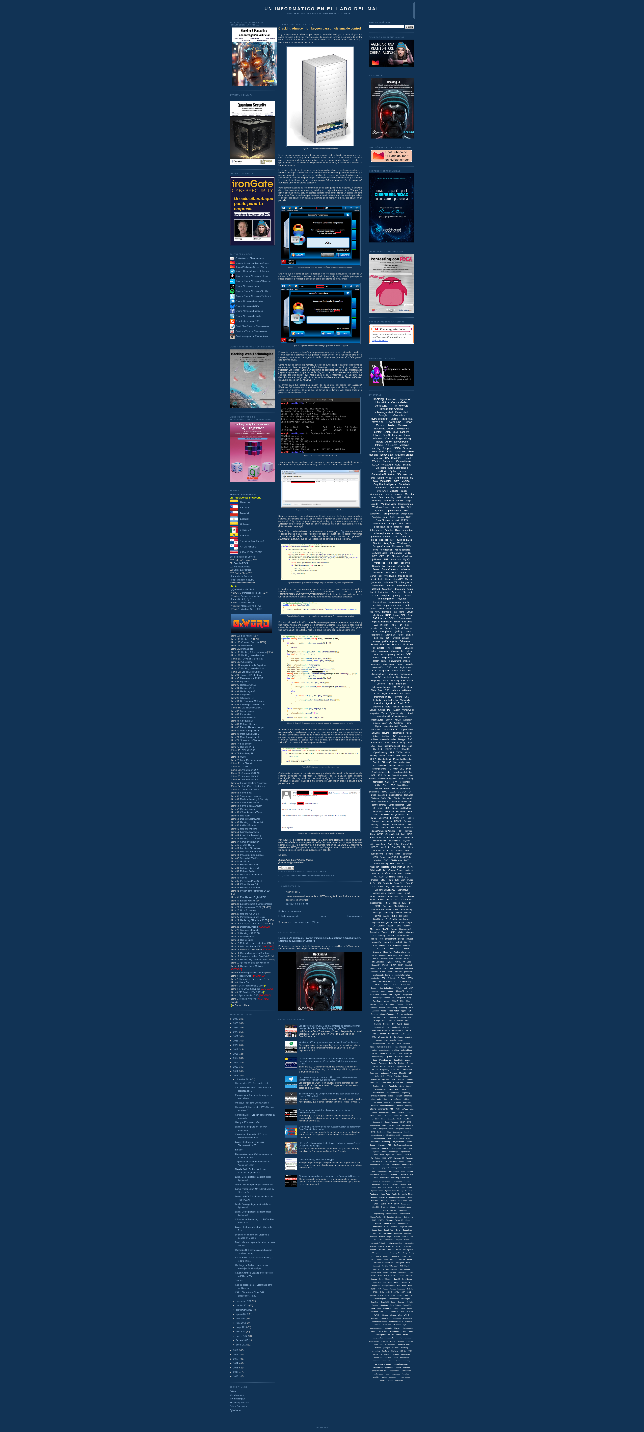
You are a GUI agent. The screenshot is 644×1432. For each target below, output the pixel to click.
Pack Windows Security (242, 580)
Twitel (388, 706)
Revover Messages (397, 1289)
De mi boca (403, 1210)
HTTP (375, 595)
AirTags (405, 1109)
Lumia (403, 1256)
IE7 (403, 864)
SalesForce (386, 1083)
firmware (401, 1341)
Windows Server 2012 (250, 946)
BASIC (386, 916)
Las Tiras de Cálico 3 (252, 672)
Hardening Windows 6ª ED (251, 972)
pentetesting (378, 1367)
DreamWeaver (391, 1214)
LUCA (375, 464)
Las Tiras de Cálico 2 (252, 707)
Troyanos (401, 598)
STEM (380, 1295)
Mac (396, 667)
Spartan (375, 1305)
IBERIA (405, 1236)
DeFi (411, 792)
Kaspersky (384, 1070)
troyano (398, 697)
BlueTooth (408, 592)
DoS (392, 864)
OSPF (373, 1276)
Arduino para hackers (251, 596)
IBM (394, 687)
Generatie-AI (377, 1122)
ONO (411, 1272)
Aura (397, 464)
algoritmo (400, 811)
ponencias (389, 1367)
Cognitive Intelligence (384, 484)
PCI (382, 1076)
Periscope (406, 1282)
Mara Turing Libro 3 (249, 730)
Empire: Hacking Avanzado (253, 783)
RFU (410, 1285)
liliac (376, 1178)
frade (376, 1344)
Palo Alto (397, 1076)
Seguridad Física (383, 526)
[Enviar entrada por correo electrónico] (328, 871)
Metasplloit (400, 1263)
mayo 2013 (241, 1327)
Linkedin (377, 700)
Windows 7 (376, 513)
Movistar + (397, 546)
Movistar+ (408, 644)
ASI (397, 1187)
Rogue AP (375, 965)
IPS (398, 1125)
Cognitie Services (404, 1207)
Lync (410, 1256)
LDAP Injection (381, 625)
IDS (398, 864)
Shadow (376, 1086)
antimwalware (375, 1165)
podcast (383, 539)
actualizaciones (393, 1093)
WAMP (377, 1315)
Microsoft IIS (397, 1030)
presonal (406, 1367)
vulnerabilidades (388, 739)
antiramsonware (376, 1328)
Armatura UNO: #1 (250, 779)
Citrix (410, 589)
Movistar (408, 497)
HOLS (382, 1066)
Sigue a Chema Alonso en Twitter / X (253, 296)
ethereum (393, 674)
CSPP (373, 759)
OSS (380, 1276)
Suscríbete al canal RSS (247, 321)
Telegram (385, 595)
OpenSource (377, 720)
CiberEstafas (246, 721)
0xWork (395, 1184)
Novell (390, 926)
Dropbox (374, 880)
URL (387, 1312)
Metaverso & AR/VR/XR (251, 678)
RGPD (373, 1289)
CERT (372, 1115)
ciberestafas (394, 602)
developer (399, 589)
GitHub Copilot (392, 834)
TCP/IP (410, 867)
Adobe (383, 857)
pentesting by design (383, 1364)
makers (406, 661)
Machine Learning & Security (254, 799)
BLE (402, 769)
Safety (399, 1295)
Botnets (388, 628)
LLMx (386, 1253)
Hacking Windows (248, 829)
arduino (385, 733)
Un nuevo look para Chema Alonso (252, 1102)
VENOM (410, 1312)
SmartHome (405, 618)
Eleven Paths (401, 441)
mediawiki (376, 1361)
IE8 (393, 1024)
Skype (387, 775)
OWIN (386, 1276)
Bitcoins (398, 526)
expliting (385, 1341)
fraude (404, 490)
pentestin (408, 972)
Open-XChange (385, 1279)
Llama (408, 631)
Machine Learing (405, 1259)
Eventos (391, 399)
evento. (399, 1338)
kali (380, 575)
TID (373, 648)
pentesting (381, 405)
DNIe (408, 769)
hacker (396, 706)
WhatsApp (387, 464)
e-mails (376, 723)
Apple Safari (393, 844)
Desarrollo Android (249, 927)
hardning (385, 1351)
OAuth (385, 785)
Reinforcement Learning (403, 1145)
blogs (374, 539)
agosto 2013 (242, 1314)
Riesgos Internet (248, 809)
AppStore (401, 978)
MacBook (385, 847)
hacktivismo (406, 674)
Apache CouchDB (392, 1191)
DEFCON (402, 792)
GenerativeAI (378, 474)
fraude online (405, 575)
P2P (407, 703)
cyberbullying (377, 854)
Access (375, 1011)
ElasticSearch (405, 1214)
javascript (376, 582)
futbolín (378, 1348)
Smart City (399, 883)
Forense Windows (247, 999)
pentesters (389, 677)
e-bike (406, 1099)
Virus (373, 801)
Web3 (389, 477)
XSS (392, 517)
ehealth (384, 828)
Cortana (377, 985)
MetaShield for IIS (393, 1135)
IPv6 (401, 523)
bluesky (397, 1328)
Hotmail (409, 713)
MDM (374, 955)
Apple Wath (385, 1194)
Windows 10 (403, 543)
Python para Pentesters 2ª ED (255, 891)
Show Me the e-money (251, 760)
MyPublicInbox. (392, 1269)
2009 (236, 1363)
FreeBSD (378, 1223)
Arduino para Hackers (250, 796)
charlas (391, 425)
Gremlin (381, 926)
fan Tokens (399, 612)
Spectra (407, 448)
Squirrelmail (405, 1151)
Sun (395, 762)
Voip (409, 670)
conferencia (378, 585)
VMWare (405, 1089)
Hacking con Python (250, 887)
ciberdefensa (403, 935)
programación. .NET (380, 1370)
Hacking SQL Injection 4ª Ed (254, 959)
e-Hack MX (244, 530)
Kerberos (375, 991)
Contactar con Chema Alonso (249, 258)
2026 (236, 1019)
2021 (236, 1040)
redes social (378, 1374)
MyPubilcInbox (378, 962)
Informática (389, 1240)
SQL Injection (404, 474)
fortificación (387, 549)
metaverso (396, 605)
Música (405, 480)
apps (375, 631)
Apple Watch (394, 1011)
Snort (393, 1302)
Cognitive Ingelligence (399, 919)
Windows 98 (407, 1318)
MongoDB (400, 991)
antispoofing (406, 909)
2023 (236, 1032)
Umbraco (394, 1312)
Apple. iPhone (407, 1194)
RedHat (390, 837)
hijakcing (394, 1351)
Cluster (243, 877)
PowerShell (382, 490)
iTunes (396, 1354)
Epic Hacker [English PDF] (253, 897)
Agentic (393, 641)
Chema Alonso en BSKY (247, 306)
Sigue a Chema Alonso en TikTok (251, 276)
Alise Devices (384, 1112)
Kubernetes (245, 714)
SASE (375, 1292)
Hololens (373, 1236)
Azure (401, 635)
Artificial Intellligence (379, 1197)
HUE (409, 1122)
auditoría (382, 471)
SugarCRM (407, 1305)
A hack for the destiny (250, 835)
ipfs (411, 1174)
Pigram (397, 995)
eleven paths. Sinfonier (384, 1335)
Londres (395, 1256)
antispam (407, 720)
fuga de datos (404, 539)
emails (398, 1335)
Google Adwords (405, 1227)
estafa (405, 1335)
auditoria (386, 1165)
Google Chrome (381, 546)
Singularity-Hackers (239, 1402)
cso (381, 939)
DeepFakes (407, 513)
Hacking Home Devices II (253, 655)
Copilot (391, 949)
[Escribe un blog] (283, 868)
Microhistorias (247, 936)
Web (400, 1315)
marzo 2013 (242, 1336)
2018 (236, 1054)
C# (410, 1011)
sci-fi (409, 765)
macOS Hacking (248, 845)
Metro (408, 1263)
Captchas (399, 723)
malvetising (404, 1357)
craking (372, 1331)
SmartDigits (405, 1299)
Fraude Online (246, 976)
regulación (376, 942)
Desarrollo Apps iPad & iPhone (255, 953)
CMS (386, 860)
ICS (397, 880)
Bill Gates (403, 916)
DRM (406, 1115)
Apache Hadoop (394, 945)
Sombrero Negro (248, 717)
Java (373, 608)
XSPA (395, 909)
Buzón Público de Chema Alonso (251, 267)
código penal (384, 1168)
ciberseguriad (408, 1328)
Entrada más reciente (288, 916)
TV (392, 850)
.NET (293, 875)
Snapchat (401, 998)
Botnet (400, 664)
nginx (372, 1047)
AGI (409, 1184)
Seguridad (407, 798)
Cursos (380, 425)
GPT (392, 539)
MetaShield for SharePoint (383, 1263)
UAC (377, 612)
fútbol (407, 893)
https (386, 605)
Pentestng (386, 1142)
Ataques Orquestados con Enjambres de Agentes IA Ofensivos (329, 1176)
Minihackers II (248, 645)
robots (374, 628)
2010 (236, 1359)
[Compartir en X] (286, 868)
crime (400, 1040)
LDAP (388, 615)
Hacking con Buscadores (251, 979)
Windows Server (381, 507)
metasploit (385, 480)
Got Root (244, 861)
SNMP (393, 965)
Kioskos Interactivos (402, 952)
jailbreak (376, 559)
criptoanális (382, 1331)
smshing (395, 1050)
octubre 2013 (242, 1305)
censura (391, 935)
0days (403, 896)
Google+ (373, 988)
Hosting (386, 1024)
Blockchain (404, 484)
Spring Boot (246, 792)
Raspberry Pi (246, 753)
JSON (399, 1024)
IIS (388, 556)
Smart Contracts (399, 775)
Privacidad (401, 412)
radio (407, 605)
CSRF (388, 782)
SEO (385, 680)
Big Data (244, 681)
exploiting (397, 533)
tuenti (409, 733)
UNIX (379, 968)
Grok (390, 1021)
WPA (374, 1037)
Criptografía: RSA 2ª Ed (251, 923)
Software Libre (379, 553)
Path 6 (375, 1034)
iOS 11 (403, 1351)
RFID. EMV (401, 1285)
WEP (390, 1158)
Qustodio (381, 1145)
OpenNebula (407, 1279)
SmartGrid (374, 1302)
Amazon (396, 592)
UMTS (392, 932)
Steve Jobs (377, 811)
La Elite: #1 (247, 763)
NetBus (393, 1272)
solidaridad (398, 1181)
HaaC (390, 880)
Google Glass (380, 1021)
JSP (411, 988)
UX (385, 968)
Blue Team (407, 746)
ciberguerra (405, 582)
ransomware (388, 664)
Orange (408, 1030)
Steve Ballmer (395, 1305)
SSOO (384, 1151)
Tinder (384, 932)
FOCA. (381, 1220)
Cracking (302, 875)
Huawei (397, 1236)
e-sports (389, 854)
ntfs (389, 1361)
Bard (400, 703)
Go (374, 926)
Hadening (398, 1233)
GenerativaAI (377, 1227)
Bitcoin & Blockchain (250, 848)
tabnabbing (405, 1377)
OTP (373, 775)
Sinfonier (393, 693)
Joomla (403, 726)
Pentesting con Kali (251, 593)
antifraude (409, 968)
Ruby (402, 742)
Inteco (406, 1240)
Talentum (398, 608)
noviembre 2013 (244, 1301)
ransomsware (400, 1047)
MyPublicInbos (378, 1269)
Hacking (378, 399)
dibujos (405, 638)
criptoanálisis (397, 733)
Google (383, 415)
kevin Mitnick (394, 841)
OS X (387, 808)
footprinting (387, 657)
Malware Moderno (248, 724)
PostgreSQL (408, 995)
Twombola (374, 1312)
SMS (408, 546)
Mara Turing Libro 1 (249, 737)
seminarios (375, 978)
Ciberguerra (246, 662)
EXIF (377, 1119)
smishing (376, 1377)
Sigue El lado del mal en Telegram (252, 271)
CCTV (392, 1053)
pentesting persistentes (400, 1178)
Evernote (391, 1119)
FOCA (397, 448)
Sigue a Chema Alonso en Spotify (251, 291)
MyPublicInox (405, 1269)
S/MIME (385, 965)
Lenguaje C (379, 1027)
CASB (376, 1204)
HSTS (387, 903)
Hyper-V (391, 1066)
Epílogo (239, 1149)
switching (403, 1008)
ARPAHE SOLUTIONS (250, 552)
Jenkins (373, 1250)
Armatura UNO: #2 (250, 776)
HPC (373, 1233)
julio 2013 (241, 1318)
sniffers (374, 739)
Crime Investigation (249, 842)
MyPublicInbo (405, 1266)
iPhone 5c (385, 1174)
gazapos (386, 1348)
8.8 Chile (243, 507)
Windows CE (327, 875)
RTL (393, 1080)
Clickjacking (396, 860)
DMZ (406, 860)
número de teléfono (384, 1047)
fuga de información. (388, 1344)
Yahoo (384, 713)
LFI (409, 864)
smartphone (385, 631)
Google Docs (376, 1230)
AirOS (409, 1187)
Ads (372, 844)
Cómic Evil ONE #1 (249, 802)
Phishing (376, 500)
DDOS (373, 818)
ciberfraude (376, 1099)
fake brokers (394, 1171)
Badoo (409, 1197)
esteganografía (380, 641)
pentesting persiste (401, 1364)
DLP (407, 877)
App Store (380, 844)
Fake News (377, 615)
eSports (397, 1102)
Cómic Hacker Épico (250, 884)
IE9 (373, 808)
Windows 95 (383, 1037)
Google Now (388, 1230)
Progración (376, 1285)
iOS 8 (410, 1351)
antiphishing (405, 762)
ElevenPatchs (375, 1217)
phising (373, 1109)
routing (374, 1050)
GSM (407, 697)
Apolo (394, 1112)
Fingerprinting (403, 438)
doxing (373, 755)
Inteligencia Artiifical (403, 1129)
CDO (374, 670)
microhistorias (404, 585)
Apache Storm (406, 1191)
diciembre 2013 (243, 1079)
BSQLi (384, 792)
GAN (395, 782)
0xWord (233, 1391)
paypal (410, 939)
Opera (394, 808)
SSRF (400, 965)
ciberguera (387, 1099)
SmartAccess (394, 1299)
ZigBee (406, 1325)
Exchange (383, 1063)
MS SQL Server (402, 657)
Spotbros (384, 1305)
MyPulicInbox (376, 1272)
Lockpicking (397, 1132)
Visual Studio (398, 824)
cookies (391, 893)
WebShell (374, 1318)
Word (409, 1161)
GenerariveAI (389, 1223)
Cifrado (374, 504)
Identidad (397, 435)
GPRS (408, 553)
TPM (379, 1308)
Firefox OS (399, 1220)
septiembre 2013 (244, 1310)
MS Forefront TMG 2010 (251, 992)
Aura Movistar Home (397, 1197)
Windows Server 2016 (251, 609)
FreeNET (407, 1119)
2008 (236, 1367)
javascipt (406, 1043)
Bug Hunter (246, 636)
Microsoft (380, 467)
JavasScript (408, 1246)
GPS (381, 556)
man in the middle (387, 1106)
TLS (373, 886)
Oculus (393, 1276)
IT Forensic (244, 524)
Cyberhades (235, 1410)
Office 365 (386, 762)
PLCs (372, 883)
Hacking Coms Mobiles (251, 966)
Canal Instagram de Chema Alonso (252, 336)
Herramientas (405, 504)
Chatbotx (384, 1207)
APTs (411, 1008)
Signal (384, 1086)
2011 (236, 1354)
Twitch (377, 1158)
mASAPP (398, 972)
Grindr (398, 1230)
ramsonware (406, 1370)
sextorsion (407, 854)
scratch (407, 913)
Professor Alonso (241, 566)
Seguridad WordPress (250, 858)
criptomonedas (393, 510)
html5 (397, 854)
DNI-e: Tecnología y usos (251, 985)
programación (391, 513)
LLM (395, 431)
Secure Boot (398, 1083)
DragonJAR (244, 502)
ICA (404, 903)
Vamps (386, 1001)
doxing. (404, 1331)
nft (382, 654)
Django (408, 1060)
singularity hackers (394, 654)
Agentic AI (391, 703)
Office (381, 608)
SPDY (396, 1292)
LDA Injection (408, 1250)
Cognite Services (387, 1014)
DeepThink (398, 1060)
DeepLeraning (378, 1214)
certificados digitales (387, 779)
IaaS (374, 1129)
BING (408, 523)
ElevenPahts (407, 844)
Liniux (378, 1256)
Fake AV (392, 1063)
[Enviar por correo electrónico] (280, 868)
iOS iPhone (377, 1354)
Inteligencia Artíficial (394, 1243)
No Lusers (391, 445)
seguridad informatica (400, 1374)
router (410, 1047)
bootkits (374, 972)
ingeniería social (392, 746)
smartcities (393, 896)
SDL (405, 1148)
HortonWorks (375, 1125)
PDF (401, 625)
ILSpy (341, 531)
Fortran (408, 1220)
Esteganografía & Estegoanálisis (256, 904)
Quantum (387, 589)
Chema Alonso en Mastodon (249, 301)
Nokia (401, 1138)
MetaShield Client (395, 955)
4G (375, 877)
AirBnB (374, 1053)
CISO (410, 756)
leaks (392, 828)
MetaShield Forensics (381, 1030)
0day (384, 723)
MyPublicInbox (237, 1395)
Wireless (405, 569)
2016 (236, 1062)
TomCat (399, 1155)
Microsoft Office (391, 729)
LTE (393, 1070)
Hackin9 (377, 1024)
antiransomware (381, 788)
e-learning (388, 1102)
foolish (401, 765)
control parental (379, 805)
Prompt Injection (385, 598)
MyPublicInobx (380, 1138)
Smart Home (403, 785)
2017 (236, 1058)
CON (408, 517)
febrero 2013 (242, 1340)
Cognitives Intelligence (381, 922)
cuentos (392, 765)
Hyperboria (401, 1066)
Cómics (376, 461)
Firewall (374, 644)
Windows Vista (388, 504)
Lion (403, 880)
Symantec (390, 1155)
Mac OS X (391, 572)
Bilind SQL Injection (388, 1200)
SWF (393, 1295)
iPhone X (404, 1174)
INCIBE (392, 1125)
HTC (379, 1233)
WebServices (378, 1093)
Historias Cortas (248, 685)
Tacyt (388, 608)
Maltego (405, 1027)
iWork (390, 972)
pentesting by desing (381, 975)
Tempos (387, 448)
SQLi (384, 693)
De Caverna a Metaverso (252, 701)
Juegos (392, 523)
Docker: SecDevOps (250, 819)
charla (376, 657)
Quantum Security (250, 642)
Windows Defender (379, 1322)
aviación (408, 1037)
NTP (410, 1073)
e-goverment (395, 661)
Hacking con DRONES (251, 838)
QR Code (407, 962)
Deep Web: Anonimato (251, 874)
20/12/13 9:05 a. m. (297, 904)
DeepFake (399, 922)
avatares (409, 870)
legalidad (397, 648)
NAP (389, 1138)
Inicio (323, 916)
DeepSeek (384, 670)
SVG (387, 1295)
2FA (406, 510)
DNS (395, 536)
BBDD (410, 978)
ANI (379, 1187)
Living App (383, 592)
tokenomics (376, 530)
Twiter (402, 1308)
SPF (392, 752)
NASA (385, 1272)
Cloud (388, 579)
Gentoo (410, 1063)
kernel (402, 779)
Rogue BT (385, 1148)
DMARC (386, 985)
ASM (381, 877)
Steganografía (405, 929)
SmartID (409, 883)
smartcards (383, 1109)
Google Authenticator (381, 772)
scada (391, 755)
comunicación (390, 1040)
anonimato (390, 635)
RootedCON (393, 1034)
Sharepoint (408, 837)
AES (383, 978)
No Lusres (402, 1272)
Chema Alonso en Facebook (249, 311)
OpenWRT (377, 1282)
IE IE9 (404, 520)
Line (389, 1132)
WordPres (397, 1325)
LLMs (389, 451)
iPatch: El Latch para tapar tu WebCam (254, 1184)
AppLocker (374, 1194)
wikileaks (406, 690)
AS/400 (391, 1187)
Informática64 (383, 716)
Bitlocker (406, 945)
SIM (389, 798)
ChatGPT (396, 458)
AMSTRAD (401, 756)
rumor (388, 1374)
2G (405, 942)
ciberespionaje (382, 533)
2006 (236, 1376)
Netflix (377, 785)
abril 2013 (241, 1331)
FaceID (406, 949)
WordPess (387, 1325)
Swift (382, 1155)
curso (383, 661)
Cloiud (392, 1207)
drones (382, 755)
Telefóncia (387, 1308)
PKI (404, 847)
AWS (375, 857)
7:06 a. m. (322, 871)
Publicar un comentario (289, 911)
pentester (375, 664)
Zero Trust (398, 1037)
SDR (403, 1034)
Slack (401, 1086)
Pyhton (383, 1034)
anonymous (402, 890)
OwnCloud (388, 1282)
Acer (403, 1187)
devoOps (407, 1168)
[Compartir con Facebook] (289, 868)
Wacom (385, 1315)
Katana (391, 1250)
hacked (390, 585)
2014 (236, 1071)
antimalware (396, 553)
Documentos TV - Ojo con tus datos (252, 1083)
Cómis (385, 1210)
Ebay (383, 1119)
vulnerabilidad (406, 1050)
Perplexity (376, 680)
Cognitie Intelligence (405, 1014)
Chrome (407, 595)
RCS (389, 1145)
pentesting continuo (393, 913)
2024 (236, 1027)
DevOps (385, 736)
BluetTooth (402, 1200)
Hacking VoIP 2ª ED (250, 933)
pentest (378, 431)
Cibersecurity (405, 981)
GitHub (381, 710)
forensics (378, 703)
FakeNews (405, 641)
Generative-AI (403, 461)
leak (380, 579)
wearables (376, 1184)
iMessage (377, 913)
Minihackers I (247, 649)
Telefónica (406, 418)
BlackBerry (378, 919)
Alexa (390, 683)
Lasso (406, 1024)
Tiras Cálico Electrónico (253, 786)
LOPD (388, 667)
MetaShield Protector (390, 644)
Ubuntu (403, 572)
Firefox (386, 536)
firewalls (409, 1004)
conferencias (397, 415)
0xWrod (403, 1184)
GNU (383, 880)
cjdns (374, 1168)
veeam (390, 1380)
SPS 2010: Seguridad (249, 989)
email (399, 893)
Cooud (378, 1210)
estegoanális (382, 1171)
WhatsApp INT (247, 698)
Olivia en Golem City (253, 658)
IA (395, 405)
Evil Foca (378, 638)
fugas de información (382, 621)
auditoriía (388, 1328)
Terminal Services (403, 628)
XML (402, 1001)
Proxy (393, 625)
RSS (387, 690)
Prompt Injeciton (388, 1285)
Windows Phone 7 (396, 1322)
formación (378, 422)
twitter (391, 474)
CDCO (377, 949)
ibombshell (397, 873)
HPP (407, 1021)
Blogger (402, 739)
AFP (391, 1109)
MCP (399, 1070)
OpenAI (391, 566)
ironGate (388, 1357)
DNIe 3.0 (395, 985)
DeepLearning (402, 677)
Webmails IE (385, 1318)
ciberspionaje (379, 893)
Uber (397, 1089)
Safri (406, 1295)
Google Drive (406, 1017)
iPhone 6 (374, 1106)
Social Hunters (247, 711)
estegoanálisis (398, 814)
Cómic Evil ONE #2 (251, 789)
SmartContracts (390, 569)
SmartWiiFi (385, 1302)
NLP (395, 1138)
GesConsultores (390, 1227)
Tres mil (239, 1280)
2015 (236, 1067)
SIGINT (389, 1292)
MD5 (373, 1259)
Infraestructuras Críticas (252, 855)
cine (388, 648)
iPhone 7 (394, 1174)
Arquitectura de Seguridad (253, 665)
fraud (403, 1171)
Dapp (375, 1060)
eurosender (389, 1338)
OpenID (397, 1279)
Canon (388, 1115)
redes (402, 471)
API (403, 680)
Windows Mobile (377, 870)
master (408, 873)
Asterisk (401, 1112)
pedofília (397, 1361)
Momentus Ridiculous (403, 759)
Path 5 (395, 742)
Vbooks (399, 850)
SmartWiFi (377, 706)
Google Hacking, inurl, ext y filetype (316, 1159)
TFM (391, 1089)
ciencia (374, 939)
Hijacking (397, 631)
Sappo (394, 929)
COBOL (380, 1115)
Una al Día (244, 982)
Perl (390, 995)
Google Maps (376, 903)
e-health (375, 828)
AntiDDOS (393, 857)
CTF (384, 949)
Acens (383, 1011)
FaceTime (405, 985)
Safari (385, 850)
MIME (379, 1259)
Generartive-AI (402, 1223)
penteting (408, 1106)
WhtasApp (397, 1318)
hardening (379, 428)
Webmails (405, 700)
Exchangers (408, 1217)
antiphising (405, 1093)
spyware (407, 841)
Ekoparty (243, 519)
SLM (399, 837)
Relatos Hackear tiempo (251, 727)
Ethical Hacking (248, 602)
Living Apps (389, 543)
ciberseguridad (384, 412)
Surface (375, 1155)
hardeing (404, 1348)
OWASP (397, 821)
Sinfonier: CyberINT (249, 868)
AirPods (382, 945)
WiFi (399, 497)
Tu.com (396, 710)
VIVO (390, 968)
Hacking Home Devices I (253, 668)
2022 (236, 1036)
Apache (389, 530)
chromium (408, 1096)
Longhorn (408, 1132)
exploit (395, 520)
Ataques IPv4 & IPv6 (251, 606)
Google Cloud (384, 759)
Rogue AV (375, 1148)
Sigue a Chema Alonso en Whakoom (253, 281)
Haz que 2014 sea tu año (247, 1122)
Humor (408, 422)
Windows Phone (395, 870)
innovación (380, 487)
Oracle (401, 566)
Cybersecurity (396, 713)
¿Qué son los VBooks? (242, 589)
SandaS (408, 965)
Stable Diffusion (401, 906)
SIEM (382, 1292)
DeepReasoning (380, 864)
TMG (373, 1308)
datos (375, 654)
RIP (379, 1289)
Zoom (381, 1004)
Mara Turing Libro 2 (249, 734)
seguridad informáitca (401, 975)
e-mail (407, 458)
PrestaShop (377, 998)
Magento (382, 955)
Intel (403, 834)
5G (410, 942)
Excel (397, 621)
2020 (236, 1045)
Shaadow (409, 1083)
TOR (388, 638)
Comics (389, 438)
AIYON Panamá (247, 546)
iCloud (382, 972)
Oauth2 (376, 762)
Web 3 (406, 1315)
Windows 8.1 (384, 801)
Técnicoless (379, 602)
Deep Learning (386, 497)
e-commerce (405, 736)
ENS (410, 739)
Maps (383, 991)
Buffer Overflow (385, 899)
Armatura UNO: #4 (250, 770)
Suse (408, 1086)
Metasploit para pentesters (257, 943)
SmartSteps (393, 1151)
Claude (410, 612)
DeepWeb (383, 818)
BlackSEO (401, 683)
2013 (236, 1075)
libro (407, 533)
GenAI (386, 435)
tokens (400, 517)
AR (384, 1187)
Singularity (393, 1086)
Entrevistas (386, 454)
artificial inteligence (378, 1096)
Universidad (377, 451)
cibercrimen (376, 494)
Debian (375, 736)
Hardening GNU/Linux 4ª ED (253, 920)
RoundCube (396, 1148)
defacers (397, 1099)
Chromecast (397, 1115)
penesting (406, 1361)
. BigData (386, 1184)
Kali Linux (407, 621)
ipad (385, 517)
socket (384, 1377)
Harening (407, 1233)
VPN (402, 670)
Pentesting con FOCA (250, 907)
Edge (409, 805)
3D (408, 814)
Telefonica (374, 932)
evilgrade (407, 1102)
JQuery (398, 1246)
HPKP (402, 1122)
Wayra (408, 579)
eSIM (373, 1171)
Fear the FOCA (240, 563)
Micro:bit (402, 1073)
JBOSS (375, 1070)
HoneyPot (387, 952)
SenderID (387, 883)
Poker (405, 1076)
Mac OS (393, 1259)
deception (390, 1004)
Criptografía (401, 477)
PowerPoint (375, 1080)
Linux (407, 435)
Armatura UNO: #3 (250, 773)
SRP (403, 1292)
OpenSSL (396, 847)
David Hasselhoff (396, 805)
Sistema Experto (379, 1299)
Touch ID (408, 1155)
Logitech (386, 1256)
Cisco (396, 899)
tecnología (378, 782)
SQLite (397, 798)
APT (403, 615)
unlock (382, 1380)
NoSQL (398, 962)
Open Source (383, 520)
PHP (386, 559)
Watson (393, 1315)
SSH (410, 742)
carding (382, 935)
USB (373, 746)
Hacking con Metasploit (251, 822)
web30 (399, 942)
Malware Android (248, 871)
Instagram (383, 651)
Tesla (372, 968)
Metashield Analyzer (389, 1073)
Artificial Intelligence (398, 428)
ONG (383, 798)
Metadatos (400, 451)
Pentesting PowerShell (251, 881)
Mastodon (374, 867)
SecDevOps (405, 808)
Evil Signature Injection (392, 1217)
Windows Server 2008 (401, 886)
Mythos (390, 962)
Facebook (388, 461)
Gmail (403, 536)
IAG (405, 988)
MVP (403, 818)
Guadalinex (407, 1230)
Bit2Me (409, 635)
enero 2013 (241, 1344)
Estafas (407, 464)
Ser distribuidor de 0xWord (242, 557)
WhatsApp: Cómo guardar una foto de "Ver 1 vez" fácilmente (328, 1042)
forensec (410, 1341)
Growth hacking (386, 988)
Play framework (398, 1142)
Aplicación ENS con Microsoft (254, 962)
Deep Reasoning (379, 795)
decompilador (396, 1168)
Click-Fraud (406, 899)
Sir (412, 1295)
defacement (390, 939)
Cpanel (389, 1057)
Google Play (378, 566)
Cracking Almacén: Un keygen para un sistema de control (319, 28)
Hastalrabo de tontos (402, 772)
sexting (410, 779)
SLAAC (385, 929)
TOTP (376, 661)
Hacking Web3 (247, 688)
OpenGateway (380, 752)
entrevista (384, 814)
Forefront (394, 818)
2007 (236, 1372)
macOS (377, 677)
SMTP (378, 906)
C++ (410, 1200)
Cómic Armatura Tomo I (251, 812)
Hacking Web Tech (249, 864)
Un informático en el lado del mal (322, 8)
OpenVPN (374, 995)
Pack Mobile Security (241, 576)
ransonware (386, 1181)
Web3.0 (395, 1001)
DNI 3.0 (393, 1210)
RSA (394, 736)
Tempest (385, 824)
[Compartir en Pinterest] (292, 868)
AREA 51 (243, 535)
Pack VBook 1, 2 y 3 (241, 599)
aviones (379, 1040)
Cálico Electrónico (242, 570)
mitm (396, 480)
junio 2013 (241, 1323)
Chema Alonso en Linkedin (248, 316)
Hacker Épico (246, 940)
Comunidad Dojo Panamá (251, 541)
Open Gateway (399, 716)
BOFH (394, 916)
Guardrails (398, 1021)
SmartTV (398, 579)
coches (409, 824)
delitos (401, 939)
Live (387, 1027)
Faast (373, 592)
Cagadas (374, 1014)
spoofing (405, 562)
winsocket (399, 1380)
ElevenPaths (393, 422)
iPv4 (373, 579)
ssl (381, 628)
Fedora (401, 1063)
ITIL (381, 1240)
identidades (405, 1354)
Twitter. (409, 1308)
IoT (410, 536)
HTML (377, 693)
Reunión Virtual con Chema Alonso (252, 263)
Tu (372, 1158)
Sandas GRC (389, 998)
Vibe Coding (383, 886)
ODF (408, 654)
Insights (399, 1240)
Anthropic (391, 978)
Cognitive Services (398, 487)
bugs (408, 500)
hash (399, 1043)
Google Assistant (391, 1122)
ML (388, 710)
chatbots (382, 765)
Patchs (384, 995)
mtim (384, 1361)
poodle (398, 1367)
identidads (378, 1357)
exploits (377, 605)
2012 (236, 1350)
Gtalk (375, 1066)
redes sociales (402, 549)
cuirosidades (394, 1331)
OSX (377, 1076)
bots (407, 625)
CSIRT (383, 1204)
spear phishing (379, 769)
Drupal (409, 922)
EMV (385, 1017)
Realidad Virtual (377, 837)
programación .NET (383, 697)
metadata (396, 559)
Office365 (405, 749)
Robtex (410, 1080)
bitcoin (395, 507)
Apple (388, 441)
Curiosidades (399, 402)
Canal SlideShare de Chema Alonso (252, 326)
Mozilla (406, 958)
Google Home (395, 795)
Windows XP (390, 582)
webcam (396, 690)
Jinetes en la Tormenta (251, 740)
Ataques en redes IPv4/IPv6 (253, 956)
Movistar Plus (397, 651)
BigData (394, 490)
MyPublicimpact (237, 1398)
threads (407, 1181)
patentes (382, 896)
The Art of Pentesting (250, 675)
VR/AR (401, 687)
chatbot (396, 638)
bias (380, 746)
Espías (373, 1063)
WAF (407, 850)
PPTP (410, 903)
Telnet (395, 1308)
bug (373, 477)
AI (391, 405)
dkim (407, 752)
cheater (399, 1096)
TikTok (399, 752)
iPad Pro (387, 1354)
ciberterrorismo (379, 841)
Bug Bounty (246, 743)
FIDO (374, 1220)
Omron (401, 1276)
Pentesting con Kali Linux (252, 917)
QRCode (385, 1080)
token (395, 615)
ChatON (375, 1207)
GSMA (380, 834)
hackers (404, 431)
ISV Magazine (407, 1125)
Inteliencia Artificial (378, 1243)
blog (407, 526)
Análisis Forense (248, 825)
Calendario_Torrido (381, 687)
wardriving (388, 942)
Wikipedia (399, 968)
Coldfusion (376, 1017)
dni (406, 1040)
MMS (386, 1259)
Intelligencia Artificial (385, 1246)
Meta (380, 808)
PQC (393, 785)
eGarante (400, 1004)
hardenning (375, 1351)
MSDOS (374, 847)
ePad (411, 1331)
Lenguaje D (394, 1253)
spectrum (392, 1377)
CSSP (396, 1204)
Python (393, 471)
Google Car (393, 1017)
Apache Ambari (377, 1191)
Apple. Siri (396, 1194)
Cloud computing (404, 530)
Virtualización (377, 909)
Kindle (398, 1250)
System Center (380, 1089)
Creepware (398, 1057)
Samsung (387, 906)
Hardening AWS (247, 691)
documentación (378, 674)
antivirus (375, 733)
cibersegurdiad (407, 1165)
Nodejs (409, 991)
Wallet (401, 932)
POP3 (389, 1076)
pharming (376, 1181)
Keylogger (381, 1132)
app (374, 765)
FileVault (389, 1220)
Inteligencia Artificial (392, 408)
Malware (402, 425)
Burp (409, 1112)
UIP (382, 1312)
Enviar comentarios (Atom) (305, 922)
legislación (405, 667)
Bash (374, 981)
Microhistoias (408, 1135)
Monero (391, 991)
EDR (398, 949)
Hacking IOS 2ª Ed (249, 914)
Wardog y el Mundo (249, 930)
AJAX (373, 1187)
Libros (394, 418)
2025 (236, 1023)
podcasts (376, 536)
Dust (380, 690)
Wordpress (379, 562)
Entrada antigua (354, 916)
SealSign (375, 824)
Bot (398, 828)
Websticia (389, 811)
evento (395, 788)
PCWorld (375, 589)
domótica (386, 873)
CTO (396, 981)
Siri (401, 693)
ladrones (373, 1008)
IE (409, 1066)
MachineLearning (377, 1135)
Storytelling (245, 694)
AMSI (398, 1109)
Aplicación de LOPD (248, 995)
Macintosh (396, 1027)
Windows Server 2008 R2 (394, 1161)
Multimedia (387, 821)
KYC (373, 1132)
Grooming (377, 952)
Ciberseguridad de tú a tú (252, 704)
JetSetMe (382, 1250)
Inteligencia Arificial (386, 1129)
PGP (387, 742)
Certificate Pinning (394, 877)
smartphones (384, 1050)
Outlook (407, 821)
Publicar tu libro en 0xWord (243, 494)
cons (375, 549)
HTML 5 (398, 988)
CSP (390, 1204)
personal (377, 458)
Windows (378, 438)
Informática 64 (391, 726)
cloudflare (378, 572)
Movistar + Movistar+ (390, 1266)
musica (400, 1106)
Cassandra (405, 1204)
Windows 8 (390, 575)
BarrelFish (375, 1200)
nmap (372, 896)
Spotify (389, 720)
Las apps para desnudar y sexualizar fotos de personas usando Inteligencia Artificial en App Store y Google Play (329, 1027)
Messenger (405, 782)
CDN (400, 1053)
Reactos (401, 1080)
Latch (388, 431)
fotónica (391, 1043)
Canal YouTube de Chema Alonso (251, 331)
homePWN (374, 1174)
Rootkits (385, 867)
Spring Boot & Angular (251, 806)
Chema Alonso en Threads (248, 286)
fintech (392, 1341)
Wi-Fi (388, 909)
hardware (389, 500)
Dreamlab (243, 513)
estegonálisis (378, 1338)
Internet (379, 445)
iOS (387, 458)
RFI (379, 883)
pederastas (384, 1178)
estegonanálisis (379, 1043)
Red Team (245, 815)
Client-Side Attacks (249, 832)
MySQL (407, 559)
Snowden (401, 1302)
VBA (402, 1312)
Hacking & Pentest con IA (253, 652)
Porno (398, 926)
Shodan (396, 556)
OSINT (243, 757)
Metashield (376, 729)
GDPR (388, 749)
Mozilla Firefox (391, 700)
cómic (395, 670)
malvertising (392, 1008)
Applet (403, 1011)
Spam (380, 477)
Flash (399, 1119)
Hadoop (396, 903)
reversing (314, 875)
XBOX (398, 720)
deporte (375, 873)
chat (408, 693)
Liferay (404, 1253)
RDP (380, 775)
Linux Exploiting (248, 910)
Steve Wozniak (398, 867)
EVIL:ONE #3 (248, 750)
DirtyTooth (378, 749)
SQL (409, 1034)
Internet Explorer (394, 494)
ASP (375, 945)
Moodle (398, 958)
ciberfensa (396, 1165)
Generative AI (379, 523)
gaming (396, 595)
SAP (371, 1083)
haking (410, 1171)
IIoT (411, 1236)
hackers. (395, 1348)
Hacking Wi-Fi (247, 747)
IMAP (384, 1125)
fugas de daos (404, 1344)
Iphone (376, 435)
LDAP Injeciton (376, 1253)
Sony (409, 998)
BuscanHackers (385, 981)
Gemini (377, 543)
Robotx (410, 1289)
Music (410, 880)
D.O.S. (393, 792)
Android (379, 441)
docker (406, 602)
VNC (384, 1158)
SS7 (377, 1083)
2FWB (378, 916)
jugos (396, 1357)
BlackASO (384, 1053)
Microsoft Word (387, 958)
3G (390, 723)
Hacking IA (246, 639)
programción (394, 1370)
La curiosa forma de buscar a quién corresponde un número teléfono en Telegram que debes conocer (328, 1078)
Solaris (410, 1302)
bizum (390, 1096)
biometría (386, 612)
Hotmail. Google (385, 1236)
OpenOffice (407, 729)
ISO (375, 1240)
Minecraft (376, 1266)
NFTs (409, 651)
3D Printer (393, 769)
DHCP (408, 1057)
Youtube (376, 517)
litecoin (382, 1008)
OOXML (393, 618)
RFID (409, 834)
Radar (385, 1289)
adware (380, 648)
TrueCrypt (377, 1001)
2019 (236, 1049)
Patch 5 (397, 1282)
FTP (399, 831)
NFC (396, 749)
